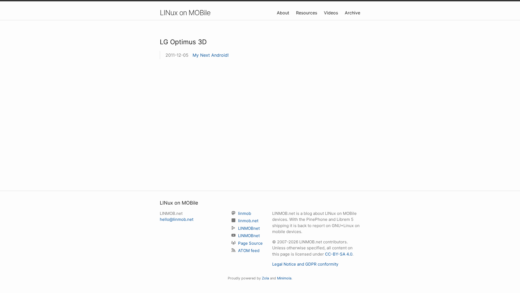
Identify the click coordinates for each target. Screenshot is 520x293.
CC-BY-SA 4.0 (338, 254)
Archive (352, 12)
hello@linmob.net (176, 219)
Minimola (284, 278)
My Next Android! (211, 55)
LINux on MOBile (185, 12)
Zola (265, 278)
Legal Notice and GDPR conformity (305, 264)
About (284, 12)
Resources (307, 12)
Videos (331, 12)
